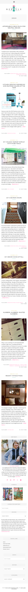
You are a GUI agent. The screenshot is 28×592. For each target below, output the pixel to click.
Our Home (24, 74)
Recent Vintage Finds (14, 376)
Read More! (17, 476)
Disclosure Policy (7, 547)
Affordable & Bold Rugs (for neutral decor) (14, 27)
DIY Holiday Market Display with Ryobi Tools (14, 142)
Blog (4, 541)
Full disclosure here (5, 531)
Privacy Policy (6, 549)
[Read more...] (4, 68)
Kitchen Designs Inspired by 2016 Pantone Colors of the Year (14, 86)
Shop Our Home (6, 543)
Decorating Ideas (14, 73)
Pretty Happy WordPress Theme (11, 587)
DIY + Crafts (21, 364)
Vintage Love (24, 365)
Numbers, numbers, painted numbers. (14, 313)
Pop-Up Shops (10, 189)
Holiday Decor (19, 302)
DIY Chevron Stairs (14, 198)
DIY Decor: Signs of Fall (14, 257)
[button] (14, 2)
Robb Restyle (14, 8)
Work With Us (6, 545)
